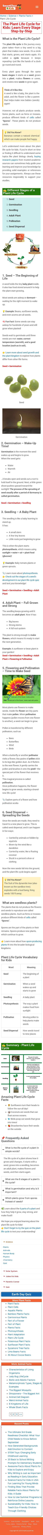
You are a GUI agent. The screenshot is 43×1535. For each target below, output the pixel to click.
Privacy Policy (26, 1527)
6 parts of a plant (28, 1208)
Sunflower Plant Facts (19, 1344)
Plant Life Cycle (15, 1338)
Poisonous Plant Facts (19, 1341)
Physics (6, 1256)
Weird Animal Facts (18, 1400)
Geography (25, 1521)
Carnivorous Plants (17, 1317)
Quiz (5, 1263)
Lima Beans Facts (17, 1351)
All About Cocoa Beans (19, 1355)
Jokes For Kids (12, 1276)
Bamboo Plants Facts (18, 1314)
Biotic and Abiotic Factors (22, 1380)
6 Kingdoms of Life (18, 1404)
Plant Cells (13, 1307)
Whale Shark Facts (18, 1407)
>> (20, 1414)
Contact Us (16, 1527)
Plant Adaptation (16, 1334)
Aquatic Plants (15, 1310)
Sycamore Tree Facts (18, 1348)
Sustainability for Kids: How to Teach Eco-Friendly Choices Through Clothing (23, 1507)
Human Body (8, 1253)
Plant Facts (13, 1303)
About (35, 1524)
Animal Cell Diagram (19, 1397)
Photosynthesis (15, 1331)
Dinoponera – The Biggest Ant (24, 1393)
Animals (6, 1250)
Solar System (11, 1271)
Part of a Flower (16, 1320)
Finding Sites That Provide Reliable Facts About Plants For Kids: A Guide (23, 1490)
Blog (29, 1524)
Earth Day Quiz (21, 1294)
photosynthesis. (30, 573)
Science (9, 1242)
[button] (21, 1242)
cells (32, 117)
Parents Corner (12, 1282)
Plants (6, 1247)
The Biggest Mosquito (20, 1390)
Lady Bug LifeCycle (18, 1376)
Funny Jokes (10, 1524)
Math (32, 1521)
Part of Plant (14, 1324)
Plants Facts (14, 1327)
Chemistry (7, 1260)
